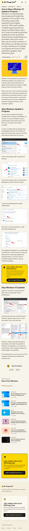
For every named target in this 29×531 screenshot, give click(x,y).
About (3, 528)
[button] (14, 146)
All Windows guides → (7, 386)
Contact (9, 528)
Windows (4, 6)
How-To (19, 6)
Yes (12, 370)
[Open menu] (22, 2)
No (18, 370)
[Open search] (25, 2)
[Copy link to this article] (25, 57)
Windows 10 (11, 6)
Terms (19, 528)
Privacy (14, 528)
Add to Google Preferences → (16, 280)
